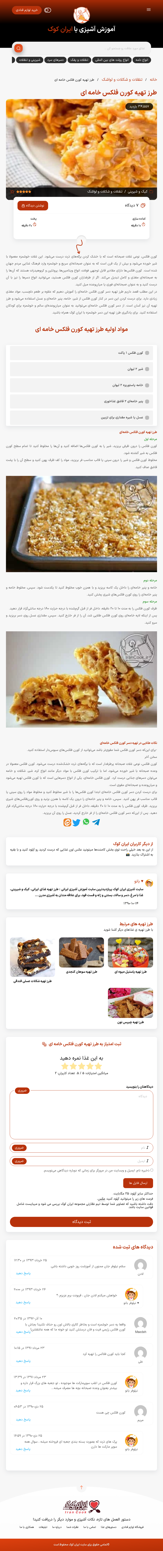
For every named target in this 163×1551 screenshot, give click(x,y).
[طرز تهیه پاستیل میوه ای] (130, 968)
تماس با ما (89, 1527)
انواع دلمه (142, 60)
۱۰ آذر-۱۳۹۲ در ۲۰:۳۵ (28, 1318)
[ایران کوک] (81, 16)
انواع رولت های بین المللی (112, 60)
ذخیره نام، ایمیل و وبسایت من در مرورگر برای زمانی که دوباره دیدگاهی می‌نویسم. (96, 1170)
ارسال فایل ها (138, 1183)
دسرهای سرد (55, 60)
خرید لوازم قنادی (27, 10)
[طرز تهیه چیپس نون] (130, 1019)
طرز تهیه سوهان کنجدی (81, 971)
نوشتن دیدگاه (35, 205)
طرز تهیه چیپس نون (130, 1022)
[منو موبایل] (148, 10)
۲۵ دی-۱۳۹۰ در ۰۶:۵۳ (28, 1406)
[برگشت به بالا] (81, 1487)
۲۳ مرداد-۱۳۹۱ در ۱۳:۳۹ (30, 1377)
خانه (153, 80)
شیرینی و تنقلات (29, 60)
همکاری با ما (27, 1527)
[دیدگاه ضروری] (79, 1135)
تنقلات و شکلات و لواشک (121, 80)
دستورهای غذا (108, 1527)
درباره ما (57, 1527)
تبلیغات (43, 1527)
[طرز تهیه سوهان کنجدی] (81, 968)
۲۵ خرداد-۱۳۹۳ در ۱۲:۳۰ (30, 1260)
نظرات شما (73, 1527)
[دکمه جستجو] (18, 48)
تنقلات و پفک (79, 60)
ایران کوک (60, 29)
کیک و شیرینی (137, 192)
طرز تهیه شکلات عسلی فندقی (32, 981)
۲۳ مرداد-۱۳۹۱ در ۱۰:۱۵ (29, 1348)
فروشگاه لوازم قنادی (132, 1527)
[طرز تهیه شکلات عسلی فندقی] (32, 978)
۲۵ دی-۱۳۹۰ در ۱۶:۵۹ (28, 1435)
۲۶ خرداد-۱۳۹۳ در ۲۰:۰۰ (30, 1289)
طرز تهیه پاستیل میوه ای (130, 971)
